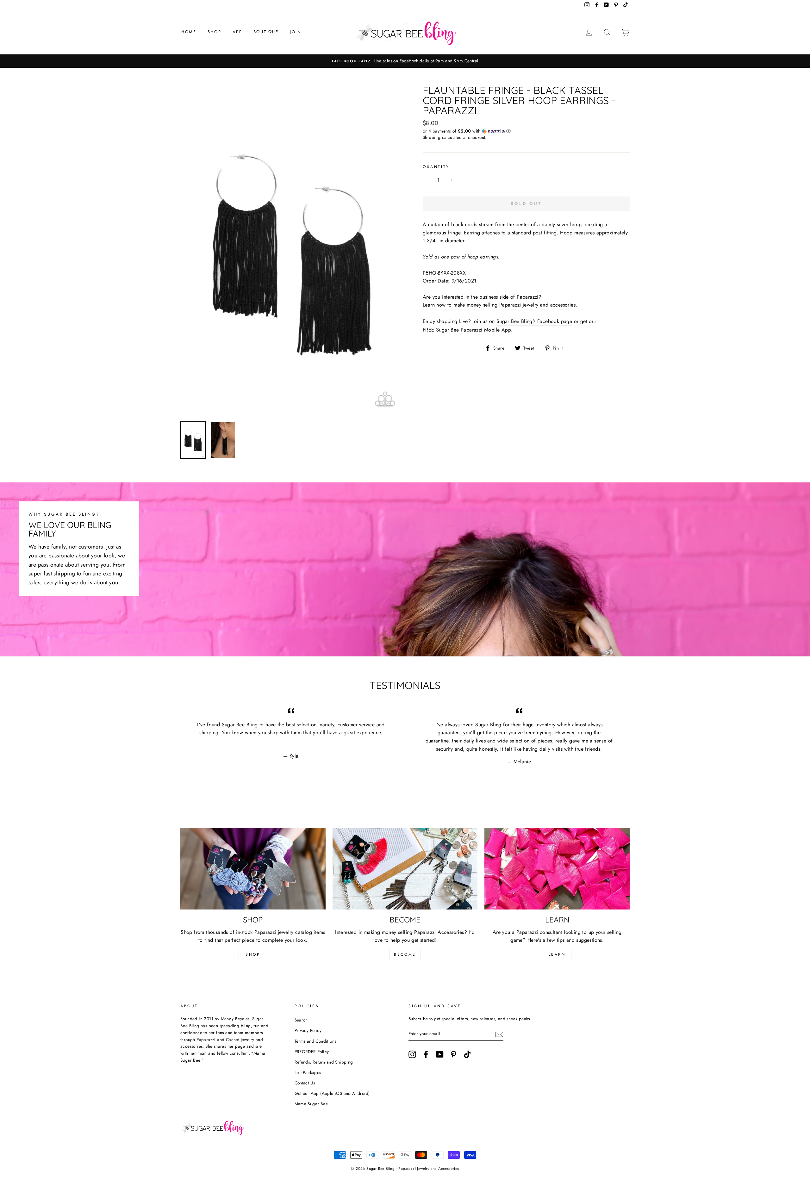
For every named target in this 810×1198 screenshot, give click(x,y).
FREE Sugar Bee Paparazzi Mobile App (467, 329)
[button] (526, 131)
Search (301, 1020)
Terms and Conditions (315, 1041)
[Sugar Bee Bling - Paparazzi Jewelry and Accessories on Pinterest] (453, 1054)
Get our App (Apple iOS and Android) (332, 1093)
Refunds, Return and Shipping (324, 1062)
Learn (557, 954)
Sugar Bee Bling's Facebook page (534, 321)
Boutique (266, 32)
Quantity (436, 167)
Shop (214, 32)
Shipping (431, 137)
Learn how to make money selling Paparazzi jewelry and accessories (499, 304)
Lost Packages (308, 1072)
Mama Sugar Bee (311, 1104)
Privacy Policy (308, 1030)
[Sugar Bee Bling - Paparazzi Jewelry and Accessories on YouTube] (440, 1054)
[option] (405, 61)
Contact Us (305, 1083)
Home (188, 32)
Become (405, 954)
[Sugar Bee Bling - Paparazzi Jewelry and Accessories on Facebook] (426, 1054)
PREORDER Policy (312, 1051)
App (237, 32)
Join (295, 32)
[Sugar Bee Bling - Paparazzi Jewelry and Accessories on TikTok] (467, 1054)
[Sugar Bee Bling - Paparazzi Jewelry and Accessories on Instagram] (412, 1054)
